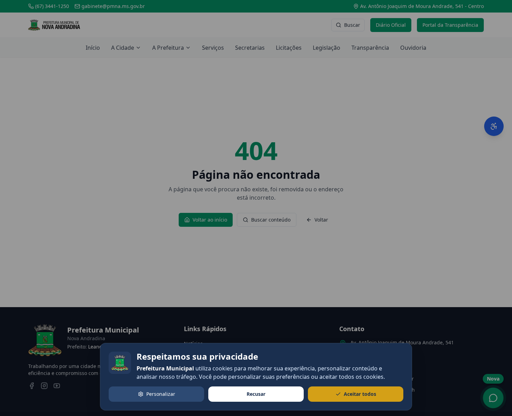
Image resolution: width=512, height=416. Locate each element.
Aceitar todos (360, 394)
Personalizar (160, 394)
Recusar (256, 394)
